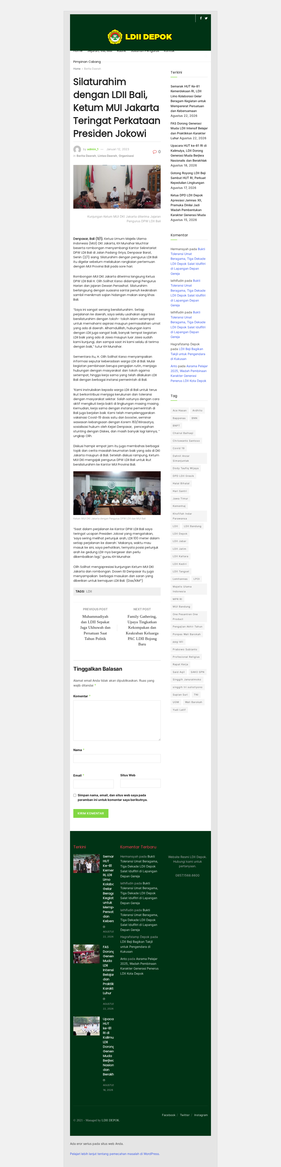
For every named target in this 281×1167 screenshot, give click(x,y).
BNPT (176, 425)
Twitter (185, 1115)
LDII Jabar (179, 541)
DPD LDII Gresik (183, 475)
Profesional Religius (186, 656)
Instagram (201, 1115)
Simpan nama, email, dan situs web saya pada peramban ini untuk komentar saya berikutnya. (113, 797)
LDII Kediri (180, 563)
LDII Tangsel (181, 571)
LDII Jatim (179, 548)
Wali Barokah (193, 702)
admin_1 (92, 149)
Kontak (169, 51)
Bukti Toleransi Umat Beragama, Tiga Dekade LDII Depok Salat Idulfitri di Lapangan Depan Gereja (139, 866)
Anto (174, 366)
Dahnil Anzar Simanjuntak (181, 458)
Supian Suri (180, 694)
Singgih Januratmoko (187, 679)
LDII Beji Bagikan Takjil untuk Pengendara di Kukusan (188, 354)
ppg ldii (178, 641)
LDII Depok (180, 533)
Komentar (82, 696)
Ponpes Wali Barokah (187, 634)
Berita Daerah (92, 68)
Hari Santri (180, 491)
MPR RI (177, 599)
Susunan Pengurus (145, 51)
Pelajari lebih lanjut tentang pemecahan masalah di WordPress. (115, 1154)
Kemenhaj (179, 506)
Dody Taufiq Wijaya (186, 468)
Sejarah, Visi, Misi (99, 51)
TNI (196, 694)
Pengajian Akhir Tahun (187, 626)
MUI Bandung (181, 606)
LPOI (197, 578)
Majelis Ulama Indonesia (182, 589)
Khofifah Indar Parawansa (182, 516)
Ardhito (198, 410)
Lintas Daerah (107, 155)
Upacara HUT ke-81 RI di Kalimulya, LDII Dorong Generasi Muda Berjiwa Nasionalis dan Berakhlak (111, 1047)
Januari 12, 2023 (117, 149)
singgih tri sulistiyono (188, 687)
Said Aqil (179, 672)
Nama (79, 750)
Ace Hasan (180, 410)
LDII (89, 591)
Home (78, 51)
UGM (176, 702)
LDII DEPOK (110, 1120)
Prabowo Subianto (185, 649)
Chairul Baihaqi (183, 433)
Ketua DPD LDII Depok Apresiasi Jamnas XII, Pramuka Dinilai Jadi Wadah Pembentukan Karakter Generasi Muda (188, 205)
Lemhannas (180, 578)
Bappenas (179, 418)
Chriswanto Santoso (186, 440)
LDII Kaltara (180, 556)
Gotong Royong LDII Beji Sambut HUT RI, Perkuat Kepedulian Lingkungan (188, 178)
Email (79, 775)
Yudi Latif (179, 709)
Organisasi (126, 155)
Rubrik (121, 51)
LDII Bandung (193, 526)
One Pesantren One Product (185, 617)
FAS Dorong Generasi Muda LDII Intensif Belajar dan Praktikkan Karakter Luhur (111, 970)
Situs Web (127, 775)
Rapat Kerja (180, 664)
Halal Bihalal (181, 483)
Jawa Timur (180, 498)
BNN (194, 418)
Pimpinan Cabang (87, 62)
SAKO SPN (197, 672)
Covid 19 (179, 448)
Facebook (168, 1115)
